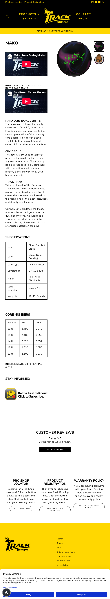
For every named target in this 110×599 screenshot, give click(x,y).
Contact (83, 14)
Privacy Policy (63, 560)
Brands (59, 543)
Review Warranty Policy (89, 506)
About (83, 18)
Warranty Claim (64, 556)
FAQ (58, 547)
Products (28, 14)
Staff (28, 18)
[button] (6, 592)
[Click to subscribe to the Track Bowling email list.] (26, 394)
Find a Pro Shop (21, 508)
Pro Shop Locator (13, 2)
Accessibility (62, 565)
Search (59, 538)
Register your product (55, 509)
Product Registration (34, 2)
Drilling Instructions (65, 552)
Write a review (55, 449)
